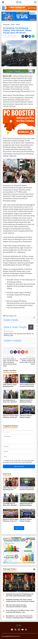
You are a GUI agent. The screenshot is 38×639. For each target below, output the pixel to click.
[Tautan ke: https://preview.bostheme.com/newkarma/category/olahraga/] (34, 569)
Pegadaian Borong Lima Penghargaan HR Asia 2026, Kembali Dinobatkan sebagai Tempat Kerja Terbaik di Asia (19, 595)
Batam (4, 37)
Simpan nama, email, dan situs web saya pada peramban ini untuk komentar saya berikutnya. (18, 461)
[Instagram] (18, 352)
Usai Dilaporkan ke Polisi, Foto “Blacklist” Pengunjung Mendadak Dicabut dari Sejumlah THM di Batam (10, 401)
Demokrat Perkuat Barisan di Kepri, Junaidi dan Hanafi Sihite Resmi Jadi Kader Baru (27, 416)
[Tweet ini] (26, 36)
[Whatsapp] (33, 36)
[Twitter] (15, 352)
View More (19, 528)
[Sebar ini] (22, 36)
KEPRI (8, 37)
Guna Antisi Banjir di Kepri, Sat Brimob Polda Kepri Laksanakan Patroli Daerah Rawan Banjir (10, 361)
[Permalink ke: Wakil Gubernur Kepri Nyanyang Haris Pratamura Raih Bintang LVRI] (10, 378)
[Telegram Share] (29, 36)
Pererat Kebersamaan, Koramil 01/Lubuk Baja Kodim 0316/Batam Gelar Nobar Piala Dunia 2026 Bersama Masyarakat (27, 385)
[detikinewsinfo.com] (19, 2)
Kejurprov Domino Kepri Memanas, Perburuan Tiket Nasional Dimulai (10, 416)
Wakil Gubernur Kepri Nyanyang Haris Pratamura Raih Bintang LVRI (10, 385)
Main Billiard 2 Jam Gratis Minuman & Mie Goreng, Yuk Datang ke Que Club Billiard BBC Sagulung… (19, 617)
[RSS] (26, 352)
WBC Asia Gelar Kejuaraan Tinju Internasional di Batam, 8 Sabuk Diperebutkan (16, 606)
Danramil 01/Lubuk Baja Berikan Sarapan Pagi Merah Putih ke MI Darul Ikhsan (27, 360)
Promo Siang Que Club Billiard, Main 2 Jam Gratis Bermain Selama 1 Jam (20, 611)
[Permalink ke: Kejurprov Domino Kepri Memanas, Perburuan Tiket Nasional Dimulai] (10, 409)
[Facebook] (11, 352)
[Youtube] (22, 352)
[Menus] (3, 2)
